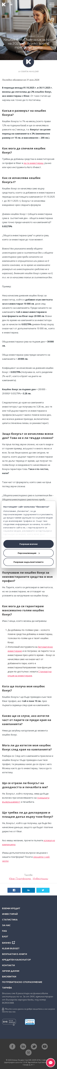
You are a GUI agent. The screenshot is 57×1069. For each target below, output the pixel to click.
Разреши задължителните (28, 562)
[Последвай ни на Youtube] (45, 1046)
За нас (6, 925)
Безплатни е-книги (14, 954)
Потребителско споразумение (22, 982)
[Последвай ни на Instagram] (28, 1053)
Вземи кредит (11, 909)
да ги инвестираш (33, 163)
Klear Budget (11, 949)
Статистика (10, 920)
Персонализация (27, 553)
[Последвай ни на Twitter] (34, 1046)
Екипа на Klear (30, 71)
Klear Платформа (20, 878)
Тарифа (7, 988)
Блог (16, 36)
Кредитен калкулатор (16, 960)
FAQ (4, 931)
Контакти (8, 965)
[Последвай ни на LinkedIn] (23, 1046)
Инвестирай (10, 914)
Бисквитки (9, 977)
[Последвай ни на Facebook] (12, 1046)
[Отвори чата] (50, 1063)
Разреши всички (28, 544)
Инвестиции (40, 878)
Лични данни (10, 971)
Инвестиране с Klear (32, 36)
